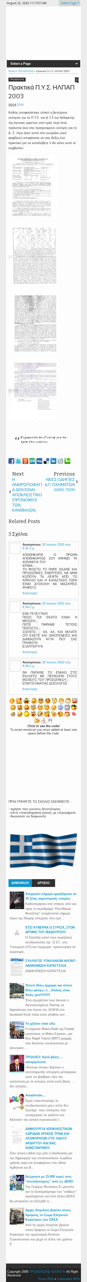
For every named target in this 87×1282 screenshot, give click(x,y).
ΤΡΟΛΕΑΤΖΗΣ (17, 79)
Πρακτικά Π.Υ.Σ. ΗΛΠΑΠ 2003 (41, 92)
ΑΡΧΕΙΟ (43, 883)
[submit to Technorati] (67, 461)
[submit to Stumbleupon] (32, 461)
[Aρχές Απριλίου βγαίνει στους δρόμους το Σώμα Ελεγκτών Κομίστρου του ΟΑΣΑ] (17, 1224)
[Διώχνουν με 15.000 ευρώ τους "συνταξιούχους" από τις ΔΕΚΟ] (17, 1190)
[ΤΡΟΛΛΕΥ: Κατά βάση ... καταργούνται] (17, 1071)
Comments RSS (68, 1279)
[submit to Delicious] (46, 461)
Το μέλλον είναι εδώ (40, 1023)
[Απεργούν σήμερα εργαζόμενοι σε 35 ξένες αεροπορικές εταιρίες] (17, 908)
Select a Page (20, 63)
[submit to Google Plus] (25, 461)
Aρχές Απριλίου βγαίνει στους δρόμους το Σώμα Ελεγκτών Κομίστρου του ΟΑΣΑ (48, 1214)
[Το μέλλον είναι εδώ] (17, 1037)
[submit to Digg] (39, 461)
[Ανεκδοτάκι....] (17, 1109)
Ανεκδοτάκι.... (35, 1095)
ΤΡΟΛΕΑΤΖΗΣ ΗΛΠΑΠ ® (47, 1271)
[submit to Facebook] (11, 461)
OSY (21, 105)
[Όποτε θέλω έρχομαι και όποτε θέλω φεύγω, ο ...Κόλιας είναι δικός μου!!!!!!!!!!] (17, 999)
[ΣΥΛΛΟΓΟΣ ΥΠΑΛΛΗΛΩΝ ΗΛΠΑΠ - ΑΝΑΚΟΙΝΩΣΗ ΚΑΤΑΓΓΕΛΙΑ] (17, 975)
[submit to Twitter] (18, 461)
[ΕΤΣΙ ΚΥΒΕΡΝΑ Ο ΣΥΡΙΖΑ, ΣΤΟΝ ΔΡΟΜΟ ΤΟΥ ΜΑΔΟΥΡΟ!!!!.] (17, 938)
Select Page (69, 3)
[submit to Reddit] (60, 461)
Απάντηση (29, 593)
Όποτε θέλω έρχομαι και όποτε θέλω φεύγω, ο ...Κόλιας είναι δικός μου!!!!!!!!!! (48, 990)
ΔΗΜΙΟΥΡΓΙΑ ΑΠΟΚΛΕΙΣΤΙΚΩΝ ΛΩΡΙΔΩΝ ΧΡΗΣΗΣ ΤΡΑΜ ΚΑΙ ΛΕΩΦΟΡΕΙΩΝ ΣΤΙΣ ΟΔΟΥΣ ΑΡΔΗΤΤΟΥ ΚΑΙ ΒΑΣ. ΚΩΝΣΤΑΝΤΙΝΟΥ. (48, 1138)
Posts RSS (46, 1279)
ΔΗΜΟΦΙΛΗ (20, 883)
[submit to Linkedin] (53, 461)
